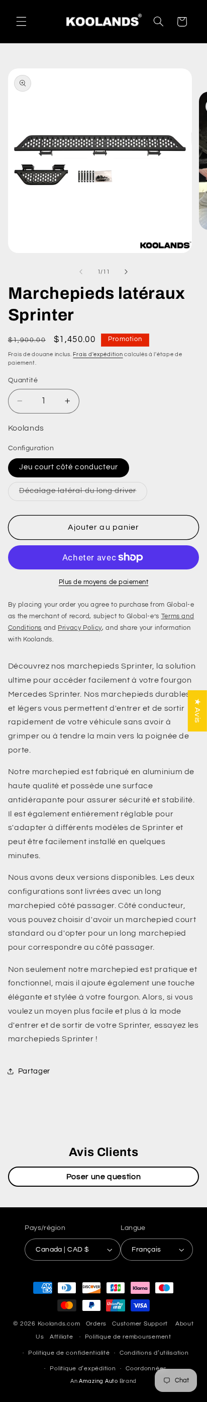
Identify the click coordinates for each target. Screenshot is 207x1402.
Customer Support (140, 1324)
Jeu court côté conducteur (68, 467)
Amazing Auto (99, 1381)
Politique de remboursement (128, 1337)
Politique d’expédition (83, 1368)
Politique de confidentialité (69, 1353)
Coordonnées (146, 1368)
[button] (21, 21)
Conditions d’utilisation (154, 1353)
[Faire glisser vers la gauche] (81, 272)
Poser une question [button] (103, 1177)
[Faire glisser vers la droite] (126, 272)
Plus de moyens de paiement (104, 582)
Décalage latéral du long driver (83, 493)
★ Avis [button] (197, 710)
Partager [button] (34, 1071)
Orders (96, 1324)
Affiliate (61, 1337)
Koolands (52, 1324)
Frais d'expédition (98, 354)
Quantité (23, 380)
